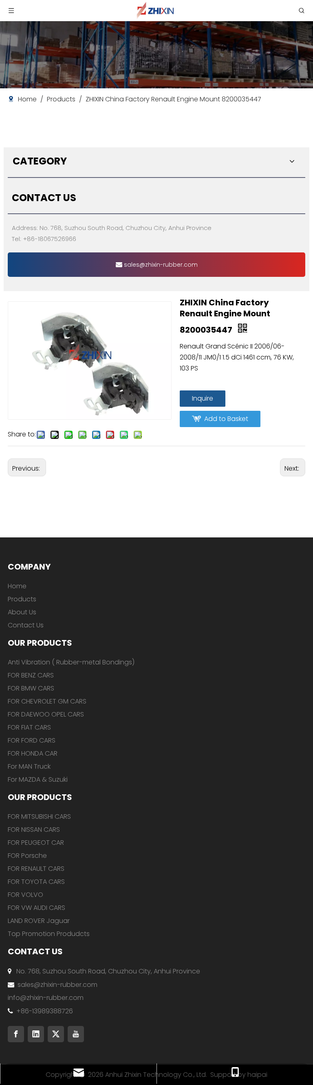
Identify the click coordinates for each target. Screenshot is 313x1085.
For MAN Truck (29, 766)
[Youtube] (76, 1034)
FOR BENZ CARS (31, 675)
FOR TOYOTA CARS (36, 881)
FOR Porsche (27, 855)
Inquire (202, 398)
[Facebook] (16, 1034)
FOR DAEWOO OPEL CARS (46, 714)
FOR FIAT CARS (29, 727)
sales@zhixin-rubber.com (160, 265)
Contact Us (26, 625)
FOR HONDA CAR (32, 753)
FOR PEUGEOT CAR (36, 842)
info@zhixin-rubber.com (46, 997)
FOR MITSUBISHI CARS (39, 816)
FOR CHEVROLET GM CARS (47, 701)
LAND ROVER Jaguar (39, 920)
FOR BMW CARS (31, 688)
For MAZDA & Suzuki (38, 779)
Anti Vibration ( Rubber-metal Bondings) (71, 662)
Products (22, 599)
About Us (22, 612)
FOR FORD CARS (31, 740)
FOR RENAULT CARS (36, 868)
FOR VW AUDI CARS (36, 907)
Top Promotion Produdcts (49, 933)
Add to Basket (226, 418)
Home (17, 586)
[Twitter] (56, 1034)
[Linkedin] (36, 1034)
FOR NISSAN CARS (34, 829)
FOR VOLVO (25, 894)
